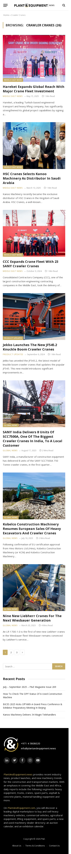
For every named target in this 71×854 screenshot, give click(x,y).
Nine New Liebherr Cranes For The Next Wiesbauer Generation (32, 618)
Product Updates (13, 338)
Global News (10, 425)
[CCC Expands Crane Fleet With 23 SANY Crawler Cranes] (34, 233)
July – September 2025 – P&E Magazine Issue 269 (29, 686)
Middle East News (13, 80)
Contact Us (54, 845)
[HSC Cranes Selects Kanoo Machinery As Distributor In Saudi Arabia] (34, 145)
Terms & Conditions (35, 845)
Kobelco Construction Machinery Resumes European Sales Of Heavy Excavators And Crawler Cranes (32, 528)
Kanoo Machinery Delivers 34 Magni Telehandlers (29, 714)
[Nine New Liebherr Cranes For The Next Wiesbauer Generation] (34, 587)
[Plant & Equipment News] (34, 5)
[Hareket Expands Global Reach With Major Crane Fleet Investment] (34, 58)
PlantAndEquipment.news (18, 774)
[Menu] (5, 5)
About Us (16, 845)
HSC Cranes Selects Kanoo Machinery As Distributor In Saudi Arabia (32, 178)
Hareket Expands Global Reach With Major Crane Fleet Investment (33, 88)
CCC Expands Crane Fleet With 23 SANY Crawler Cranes (30, 263)
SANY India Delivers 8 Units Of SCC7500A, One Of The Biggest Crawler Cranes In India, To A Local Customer (32, 439)
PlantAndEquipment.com (21, 807)
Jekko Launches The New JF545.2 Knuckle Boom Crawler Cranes (30, 347)
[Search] (63, 5)
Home (6, 15)
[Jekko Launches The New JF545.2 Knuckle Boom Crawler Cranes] (34, 316)
